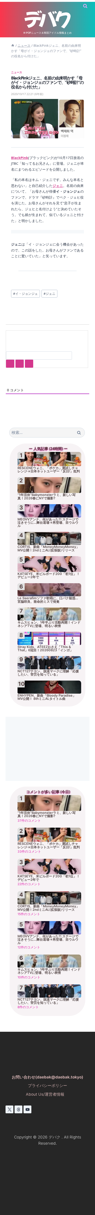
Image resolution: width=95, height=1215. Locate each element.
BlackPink (19, 157)
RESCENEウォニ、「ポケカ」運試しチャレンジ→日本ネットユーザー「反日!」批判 (49, 469)
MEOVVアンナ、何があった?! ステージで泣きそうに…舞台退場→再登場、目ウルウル (48, 522)
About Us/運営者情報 (45, 1094)
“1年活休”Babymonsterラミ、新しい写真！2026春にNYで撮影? (47, 496)
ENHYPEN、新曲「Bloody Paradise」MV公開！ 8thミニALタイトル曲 (47, 697)
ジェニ (58, 185)
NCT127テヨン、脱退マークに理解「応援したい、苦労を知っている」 (48, 672)
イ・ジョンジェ (25, 293)
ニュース (16, 72)
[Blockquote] (19, 364)
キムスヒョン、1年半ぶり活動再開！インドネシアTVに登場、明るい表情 (49, 624)
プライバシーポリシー (47, 1085)
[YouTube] (27, 1109)
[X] (9, 1109)
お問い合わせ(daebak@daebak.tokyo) (47, 1077)
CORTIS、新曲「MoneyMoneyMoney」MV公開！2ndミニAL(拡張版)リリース (48, 548)
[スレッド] (18, 1109)
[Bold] (10, 364)
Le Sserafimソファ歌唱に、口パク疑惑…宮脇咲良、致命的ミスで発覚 (48, 599)
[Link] (29, 364)
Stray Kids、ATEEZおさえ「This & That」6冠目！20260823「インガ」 (45, 648)
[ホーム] (13, 45)
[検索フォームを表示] (85, 6)
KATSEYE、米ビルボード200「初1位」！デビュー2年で (49, 575)
